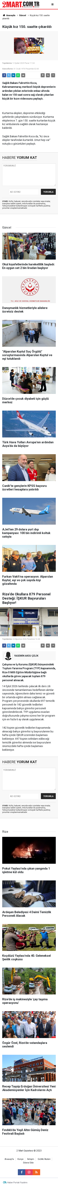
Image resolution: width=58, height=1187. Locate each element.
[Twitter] (9, 75)
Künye (20, 1159)
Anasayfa (10, 15)
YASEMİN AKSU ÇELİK (26, 655)
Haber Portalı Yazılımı (17, 1182)
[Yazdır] (23, 75)
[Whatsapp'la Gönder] (18, 75)
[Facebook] (4, 75)
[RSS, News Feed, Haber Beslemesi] (36, 1172)
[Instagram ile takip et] (29, 1172)
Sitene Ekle (28, 1162)
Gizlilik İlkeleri (44, 1159)
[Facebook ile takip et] (21, 1172)
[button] (43, 75)
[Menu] (53, 4)
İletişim (30, 1159)
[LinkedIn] (13, 75)
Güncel (22, 15)
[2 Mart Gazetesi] (20, 4)
